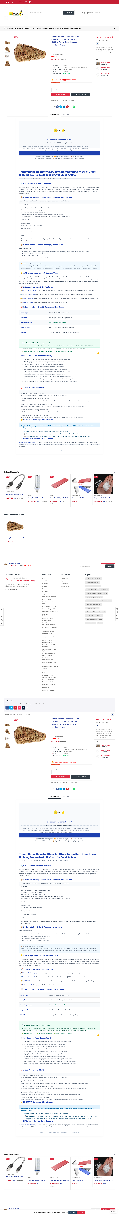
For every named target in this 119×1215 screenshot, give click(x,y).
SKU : (54, 71)
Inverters (99, 615)
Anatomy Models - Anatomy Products (97, 593)
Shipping (66, 114)
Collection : (56, 67)
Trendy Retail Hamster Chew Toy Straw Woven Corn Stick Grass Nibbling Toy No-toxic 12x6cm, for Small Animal (15, 538)
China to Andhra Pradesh (49, 596)
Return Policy (64, 588)
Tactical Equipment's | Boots (94, 597)
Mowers (100, 622)
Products (44, 586)
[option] (7, 43)
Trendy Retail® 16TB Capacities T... (78, 498)
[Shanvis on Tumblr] (1, 623)
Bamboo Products (91, 589)
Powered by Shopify (24, 714)
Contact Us (45, 591)
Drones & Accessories (93, 582)
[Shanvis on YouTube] (27, 708)
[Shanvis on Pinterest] (1, 616)
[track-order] (31, 2)
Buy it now (82, 94)
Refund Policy (64, 583)
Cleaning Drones (106, 600)
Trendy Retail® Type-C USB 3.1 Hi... (59, 498)
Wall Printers (90, 615)
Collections (45, 583)
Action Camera (104, 589)
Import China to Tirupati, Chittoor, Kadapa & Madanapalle (48, 686)
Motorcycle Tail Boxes (92, 608)
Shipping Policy (65, 581)
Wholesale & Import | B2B (48, 609)
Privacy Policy (64, 578)
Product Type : (57, 69)
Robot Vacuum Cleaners (93, 586)
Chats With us (86, 11)
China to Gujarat (46, 599)
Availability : (57, 73)
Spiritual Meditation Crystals (94, 619)
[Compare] (117, 619)
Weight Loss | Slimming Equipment (96, 611)
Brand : (55, 65)
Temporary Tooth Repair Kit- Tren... (103, 498)
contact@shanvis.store (14, 589)
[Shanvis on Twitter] (1, 609)
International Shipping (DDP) (50, 611)
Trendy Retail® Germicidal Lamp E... (36, 498)
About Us (44, 581)
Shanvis (65, 65)
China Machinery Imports (49, 606)
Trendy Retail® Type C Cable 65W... (14, 494)
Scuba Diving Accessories (94, 604)
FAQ (43, 588)
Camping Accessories (92, 600)
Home (43, 578)
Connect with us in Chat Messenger (23, 580)
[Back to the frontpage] (114, 28)
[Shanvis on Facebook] (1, 613)
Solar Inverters (91, 622)
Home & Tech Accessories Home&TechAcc (75, 67)
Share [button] (54, 106)
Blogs (43, 594)
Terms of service (65, 586)
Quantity (54, 87)
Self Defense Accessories (94, 578)
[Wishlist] (117, 615)
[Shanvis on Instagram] (1, 620)
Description (54, 114)
